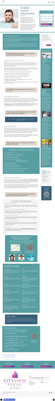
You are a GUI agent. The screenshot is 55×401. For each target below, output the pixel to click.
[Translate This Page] (54, 400)
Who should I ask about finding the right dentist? (12, 166)
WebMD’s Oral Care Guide (12, 333)
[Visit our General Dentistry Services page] (12, 260)
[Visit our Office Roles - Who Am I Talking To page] (21, 260)
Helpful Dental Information (11, 355)
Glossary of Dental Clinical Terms (21, 330)
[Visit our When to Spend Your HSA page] (31, 260)
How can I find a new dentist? (9, 152)
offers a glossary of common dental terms (23, 103)
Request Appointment (27, 366)
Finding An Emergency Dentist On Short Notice (46, 61)
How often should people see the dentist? (11, 157)
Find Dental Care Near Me (46, 181)
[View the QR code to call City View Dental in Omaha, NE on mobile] (46, 196)
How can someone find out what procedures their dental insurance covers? (17, 168)
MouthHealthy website (8, 104)
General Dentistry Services (45, 177)
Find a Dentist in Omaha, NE (46, 40)
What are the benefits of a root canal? (11, 163)
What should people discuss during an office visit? (13, 159)
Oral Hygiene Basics (46, 37)
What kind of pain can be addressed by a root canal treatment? (15, 171)
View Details (12, 348)
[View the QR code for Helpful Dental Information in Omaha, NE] (29, 250)
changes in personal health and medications (31, 179)
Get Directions (9, 366)
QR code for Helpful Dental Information (9, 357)
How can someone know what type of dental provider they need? (15, 154)
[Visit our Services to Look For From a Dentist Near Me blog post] (46, 117)
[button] (48, 2)
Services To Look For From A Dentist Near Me (46, 119)
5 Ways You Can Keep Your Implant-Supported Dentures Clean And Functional (46, 92)
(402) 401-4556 (25, 28)
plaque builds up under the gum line (27, 228)
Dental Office (45, 179)
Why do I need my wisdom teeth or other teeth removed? (14, 170)
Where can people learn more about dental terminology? (14, 155)
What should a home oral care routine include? (12, 165)
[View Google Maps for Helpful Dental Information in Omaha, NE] (15, 251)
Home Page (22, 331)
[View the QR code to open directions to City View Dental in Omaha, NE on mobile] (34, 338)
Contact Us (46, 366)
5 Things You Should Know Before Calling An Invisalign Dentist (46, 147)
